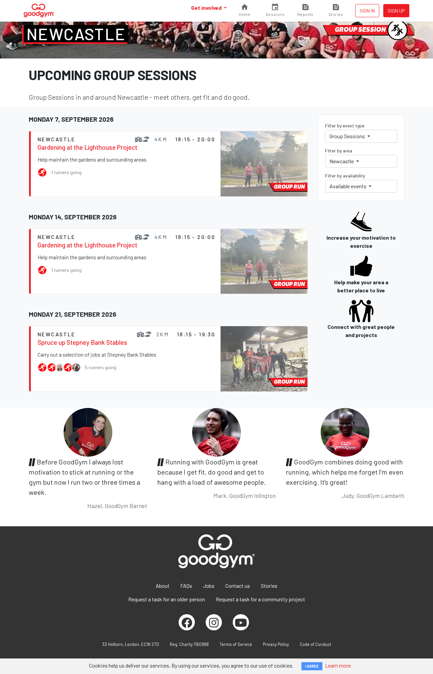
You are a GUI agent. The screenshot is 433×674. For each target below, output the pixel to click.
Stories (269, 585)
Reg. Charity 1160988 (189, 644)
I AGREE (312, 666)
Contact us (237, 585)
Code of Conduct (315, 644)
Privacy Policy (276, 644)
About (162, 585)
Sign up (396, 11)
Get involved (207, 7)
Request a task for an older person (166, 599)
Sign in (367, 11)
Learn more (338, 665)
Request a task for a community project (260, 599)
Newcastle (76, 34)
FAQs (186, 585)
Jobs (208, 585)
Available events (348, 186)
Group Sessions (347, 136)
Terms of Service (236, 644)
